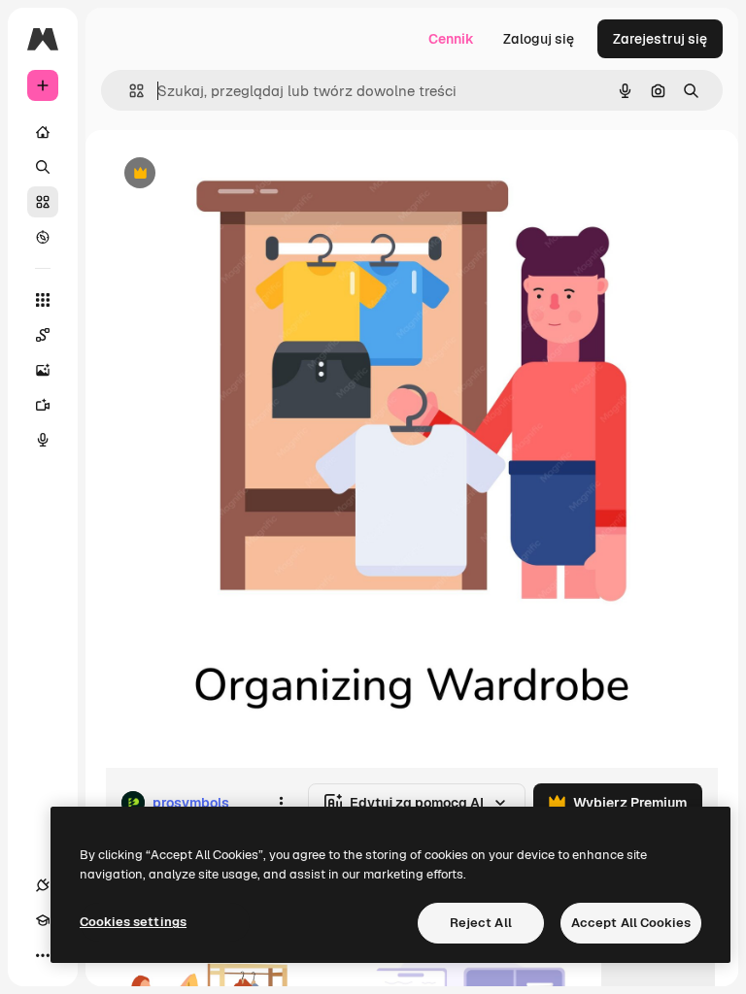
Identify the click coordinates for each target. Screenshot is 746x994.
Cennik (451, 39)
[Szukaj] (42, 166)
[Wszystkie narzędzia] (42, 299)
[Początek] (42, 132)
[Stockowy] (42, 201)
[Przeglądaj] (42, 236)
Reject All (481, 922)
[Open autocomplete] (128, 90)
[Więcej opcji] (280, 802)
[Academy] (42, 920)
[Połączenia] (42, 885)
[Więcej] (42, 955)
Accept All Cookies (631, 922)
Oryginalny (239, 174)
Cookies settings (133, 921)
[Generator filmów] (42, 404)
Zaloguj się (538, 39)
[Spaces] (42, 334)
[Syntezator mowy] (42, 439)
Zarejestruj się (660, 39)
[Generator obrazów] (42, 369)
